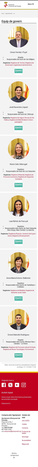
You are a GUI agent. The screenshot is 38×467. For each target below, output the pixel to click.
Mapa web (25, 444)
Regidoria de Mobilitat (18, 290)
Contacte (25, 428)
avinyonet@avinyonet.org (12, 431)
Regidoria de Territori (18, 63)
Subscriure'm (6, 403)
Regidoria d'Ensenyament (20, 236)
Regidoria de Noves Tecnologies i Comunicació (18, 349)
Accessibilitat (26, 440)
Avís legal (25, 437)
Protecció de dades (26, 432)
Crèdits (24, 424)
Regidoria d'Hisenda (17, 175)
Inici (3, 13)
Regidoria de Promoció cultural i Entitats (22, 347)
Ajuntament (8, 13)
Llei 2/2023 (25, 420)
